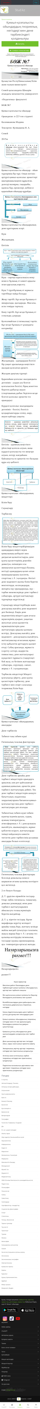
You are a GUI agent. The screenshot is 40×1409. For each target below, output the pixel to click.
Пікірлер (5, 1372)
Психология (5, 1191)
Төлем (4, 1343)
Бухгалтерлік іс (6, 1108)
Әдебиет (4, 1281)
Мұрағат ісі (5, 1173)
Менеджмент (6, 1166)
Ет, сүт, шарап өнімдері (9, 1130)
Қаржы (4, 1270)
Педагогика (5, 1184)
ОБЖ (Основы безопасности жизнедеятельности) (17, 1180)
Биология (5, 1105)
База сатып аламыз (8, 1347)
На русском (5, 1384)
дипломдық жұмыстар (17, 1302)
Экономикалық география (10, 1259)
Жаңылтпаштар (7, 1363)
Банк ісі (4, 1097)
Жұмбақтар (5, 1367)
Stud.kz (20, 10)
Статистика (5, 1216)
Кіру (35, 2)
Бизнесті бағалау (7, 1101)
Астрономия (5, 1090)
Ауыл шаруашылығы (8, 1094)
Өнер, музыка (6, 1284)
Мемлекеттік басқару (8, 1162)
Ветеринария (6, 1115)
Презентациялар (7, 19)
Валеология (5, 1112)
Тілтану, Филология (8, 1220)
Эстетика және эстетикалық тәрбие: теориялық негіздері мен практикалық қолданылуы (17, 1058)
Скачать (20, 44)
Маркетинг (5, 1151)
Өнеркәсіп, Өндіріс (7, 1288)
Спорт (3, 1213)
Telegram (6, 1380)
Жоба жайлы (6, 1327)
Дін (3, 1126)
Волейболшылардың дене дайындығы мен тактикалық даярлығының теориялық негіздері (19, 1004)
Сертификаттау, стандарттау (10, 1205)
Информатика (6, 1144)
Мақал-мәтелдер (7, 1359)
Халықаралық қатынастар (10, 1245)
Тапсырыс (6, 2)
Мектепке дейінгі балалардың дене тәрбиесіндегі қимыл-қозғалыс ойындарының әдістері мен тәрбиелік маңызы (20, 987)
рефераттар (23, 1300)
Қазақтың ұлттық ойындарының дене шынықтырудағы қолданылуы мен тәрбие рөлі (19, 1034)
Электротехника (7, 1263)
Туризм (4, 1234)
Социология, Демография (10, 1209)
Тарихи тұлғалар (7, 1223)
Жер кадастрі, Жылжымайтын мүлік (13, 1137)
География (5, 1119)
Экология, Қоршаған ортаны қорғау (13, 1252)
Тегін (3, 1352)
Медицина (5, 1159)
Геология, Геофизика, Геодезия (11, 1123)
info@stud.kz (10, 1390)
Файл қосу (6, 1376)
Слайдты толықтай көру (20, 50)
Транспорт (5, 1231)
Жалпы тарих (6, 1133)
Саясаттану (5, 1198)
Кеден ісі (4, 1148)
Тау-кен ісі (5, 1227)
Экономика (5, 1256)
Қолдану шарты (7, 1339)
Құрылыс (4, 1274)
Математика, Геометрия (9, 1155)
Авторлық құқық (7, 1335)
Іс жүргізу (5, 1079)
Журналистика (6, 1141)
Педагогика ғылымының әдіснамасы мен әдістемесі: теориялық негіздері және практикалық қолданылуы (18, 1068)
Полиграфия (5, 1187)
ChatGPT (4, 1331)
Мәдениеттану (6, 1177)
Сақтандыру (5, 1202)
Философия (5, 1241)
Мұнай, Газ (5, 1169)
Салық (4, 1195)
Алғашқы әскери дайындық (10, 1087)
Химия (4, 1249)
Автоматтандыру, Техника (10, 1083)
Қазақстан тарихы (7, 1266)
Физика (4, 1238)
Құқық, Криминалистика (9, 1277)
